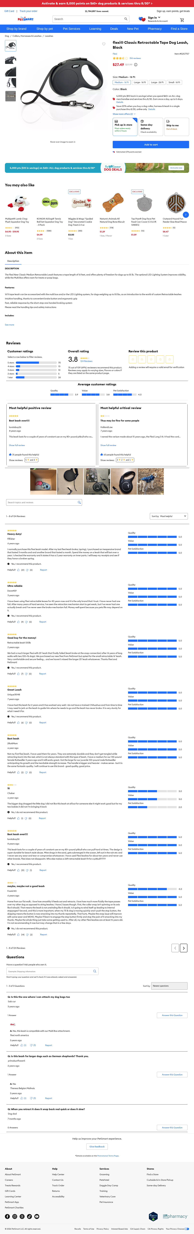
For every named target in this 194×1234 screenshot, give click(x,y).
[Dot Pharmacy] (175, 1216)
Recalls (78, 1229)
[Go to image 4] (10, 83)
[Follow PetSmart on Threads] (22, 1216)
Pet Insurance (106, 1202)
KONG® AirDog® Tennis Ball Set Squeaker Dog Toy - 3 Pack (50, 221)
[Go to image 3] (10, 71)
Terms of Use (88, 1229)
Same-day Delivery (156, 1185)
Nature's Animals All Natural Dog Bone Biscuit (112, 220)
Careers (9, 1180)
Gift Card (9, 11)
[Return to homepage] (25, 19)
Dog (7, 36)
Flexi (115, 53)
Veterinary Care (107, 1196)
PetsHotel (104, 1180)
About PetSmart (13, 1174)
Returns (56, 1191)
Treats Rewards (12, 1185)
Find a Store (152, 1174)
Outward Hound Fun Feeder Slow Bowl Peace (175, 220)
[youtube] (36, 1216)
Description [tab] (13, 261)
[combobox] (91, 19)
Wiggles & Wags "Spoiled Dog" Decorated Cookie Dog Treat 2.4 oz (80, 221)
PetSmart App (12, 1202)
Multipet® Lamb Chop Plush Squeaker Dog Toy (17, 220)
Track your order (28, 11)
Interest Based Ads (119, 1229)
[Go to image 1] (10, 45)
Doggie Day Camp (109, 1185)
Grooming (104, 1174)
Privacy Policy (103, 1229)
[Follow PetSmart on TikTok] (29, 1216)
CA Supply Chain (137, 1229)
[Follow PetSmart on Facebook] (7, 1216)
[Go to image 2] (10, 58)
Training (104, 1191)
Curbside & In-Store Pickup (160, 1180)
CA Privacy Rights (155, 1229)
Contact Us (57, 1180)
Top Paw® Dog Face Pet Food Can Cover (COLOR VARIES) (143, 221)
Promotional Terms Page (108, 1156)
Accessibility (58, 1196)
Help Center (58, 1174)
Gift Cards (10, 1191)
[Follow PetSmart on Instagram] (14, 1216)
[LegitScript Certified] (153, 1217)
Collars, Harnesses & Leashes (27, 36)
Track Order (58, 1185)
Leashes (49, 36)
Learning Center (13, 1196)
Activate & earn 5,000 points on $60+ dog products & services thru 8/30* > (97, 3)
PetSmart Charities (14, 1207)
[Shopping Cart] (186, 20)
